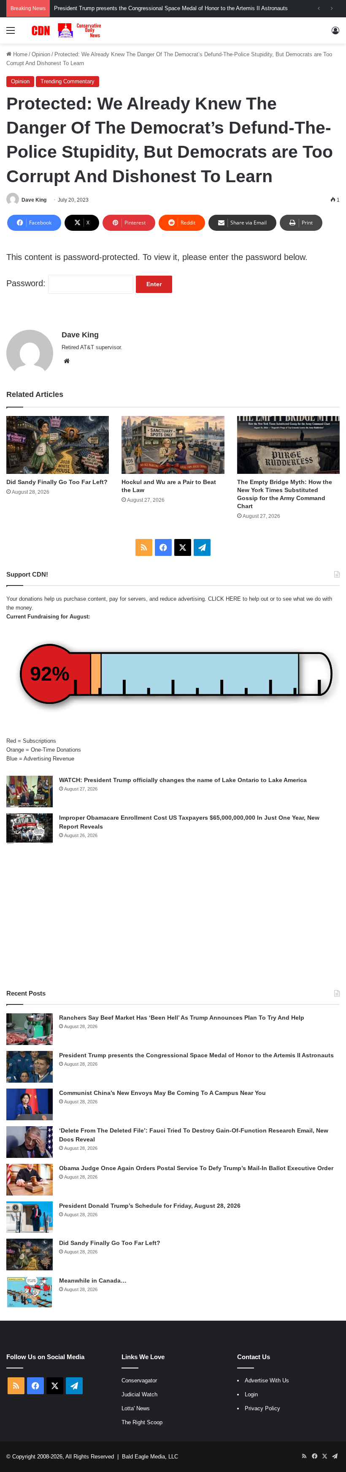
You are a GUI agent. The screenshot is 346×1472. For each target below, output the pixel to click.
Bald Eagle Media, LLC (150, 1456)
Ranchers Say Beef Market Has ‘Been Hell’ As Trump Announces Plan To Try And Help (181, 1017)
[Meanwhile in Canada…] (29, 1292)
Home (19, 54)
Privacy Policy (262, 1408)
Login (251, 1394)
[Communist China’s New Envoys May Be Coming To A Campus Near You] (29, 1104)
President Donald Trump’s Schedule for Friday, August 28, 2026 (150, 1205)
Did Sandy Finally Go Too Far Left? (57, 482)
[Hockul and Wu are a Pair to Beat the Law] (173, 445)
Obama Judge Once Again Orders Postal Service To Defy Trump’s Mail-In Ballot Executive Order (196, 1168)
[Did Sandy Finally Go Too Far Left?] (57, 445)
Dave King (34, 200)
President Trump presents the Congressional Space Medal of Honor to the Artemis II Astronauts (171, 8)
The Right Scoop (142, 1422)
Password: (27, 283)
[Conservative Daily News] (67, 30)
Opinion (41, 54)
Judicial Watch (139, 1394)
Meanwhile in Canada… (93, 1280)
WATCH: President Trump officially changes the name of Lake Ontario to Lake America (183, 780)
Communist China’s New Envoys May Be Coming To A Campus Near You (162, 1092)
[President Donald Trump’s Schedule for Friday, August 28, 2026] (29, 1217)
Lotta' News (136, 1408)
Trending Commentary (68, 81)
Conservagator (139, 1380)
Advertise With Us (267, 1380)
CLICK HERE (224, 599)
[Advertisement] (173, 917)
